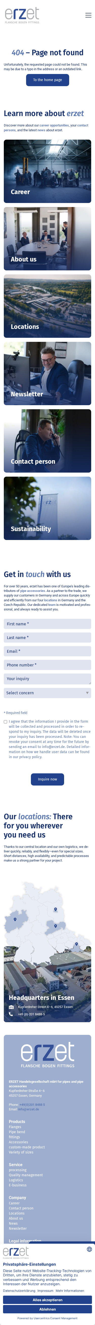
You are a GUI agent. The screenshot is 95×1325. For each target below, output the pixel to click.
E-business (18, 1185)
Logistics (16, 1180)
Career (14, 1203)
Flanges (15, 1127)
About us (16, 1218)
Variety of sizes (21, 1152)
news (41, 130)
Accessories (18, 1142)
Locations (17, 1213)
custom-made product (27, 1147)
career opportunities (54, 125)
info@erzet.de (28, 1109)
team (51, 605)
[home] (21, 15)
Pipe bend (17, 1132)
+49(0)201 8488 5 (32, 1105)
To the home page (47, 80)
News (13, 1223)
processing (17, 1170)
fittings (14, 1137)
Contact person (21, 1208)
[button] (87, 15)
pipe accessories (32, 591)
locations (50, 600)
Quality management (26, 1175)
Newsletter (18, 1228)
